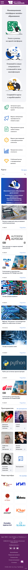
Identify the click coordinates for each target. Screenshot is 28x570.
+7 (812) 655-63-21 (14, 542)
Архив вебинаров (14, 552)
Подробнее (23, 227)
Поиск (3, 174)
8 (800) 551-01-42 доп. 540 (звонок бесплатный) (14, 541)
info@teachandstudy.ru (14, 545)
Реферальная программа (14, 555)
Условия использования (14, 560)
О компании (14, 562)
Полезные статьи (14, 557)
